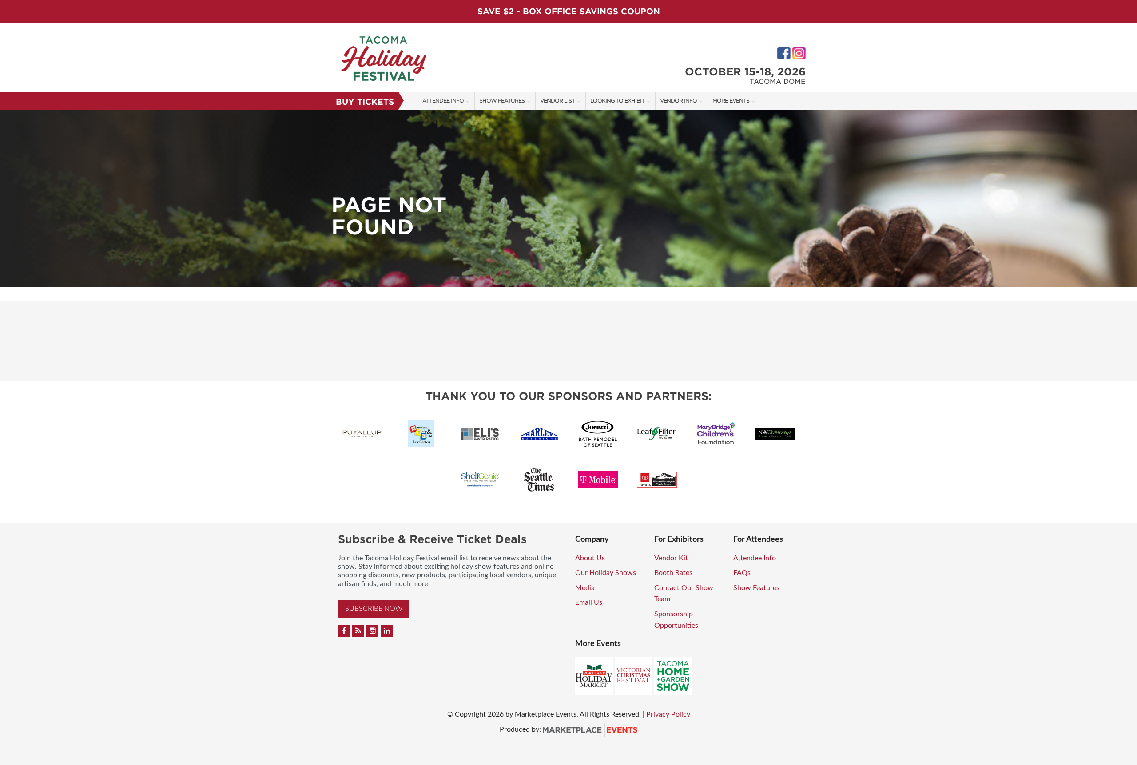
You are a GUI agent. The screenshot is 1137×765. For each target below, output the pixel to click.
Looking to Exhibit (617, 100)
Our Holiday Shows (605, 572)
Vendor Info (678, 100)
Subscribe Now (373, 608)
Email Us (588, 602)
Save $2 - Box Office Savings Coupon (568, 11)
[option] (568, 198)
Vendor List (557, 100)
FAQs (742, 572)
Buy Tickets (365, 102)
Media (585, 587)
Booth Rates (673, 572)
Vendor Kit (671, 558)
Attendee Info (443, 100)
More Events (730, 100)
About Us (590, 558)
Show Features (502, 100)
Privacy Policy (668, 714)
